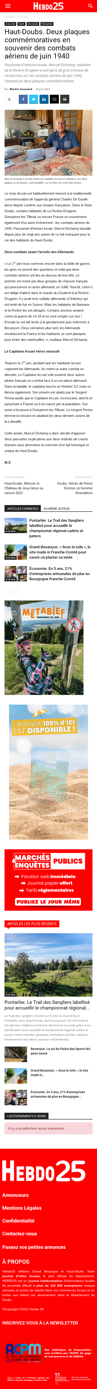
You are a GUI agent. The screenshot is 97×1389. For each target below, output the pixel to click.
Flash (21, 23)
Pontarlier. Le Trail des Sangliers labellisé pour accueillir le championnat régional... (47, 1005)
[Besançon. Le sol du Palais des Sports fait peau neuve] (16, 1054)
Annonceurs (15, 1195)
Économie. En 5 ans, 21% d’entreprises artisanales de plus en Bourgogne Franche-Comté (59, 573)
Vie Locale (33, 23)
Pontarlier (47, 23)
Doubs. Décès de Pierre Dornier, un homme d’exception (74, 488)
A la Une (23, 17)
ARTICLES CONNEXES (22, 508)
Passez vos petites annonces (34, 1247)
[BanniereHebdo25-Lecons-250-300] (44, 694)
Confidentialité (18, 1221)
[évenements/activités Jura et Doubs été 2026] (48, 838)
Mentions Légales (22, 1208)
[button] (90, 6)
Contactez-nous (19, 1233)
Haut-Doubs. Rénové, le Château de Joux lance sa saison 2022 (24, 488)
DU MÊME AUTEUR (57, 508)
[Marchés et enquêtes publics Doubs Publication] (48, 909)
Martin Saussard (21, 89)
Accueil (9, 17)
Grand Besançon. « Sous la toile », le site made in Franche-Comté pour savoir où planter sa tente (59, 552)
